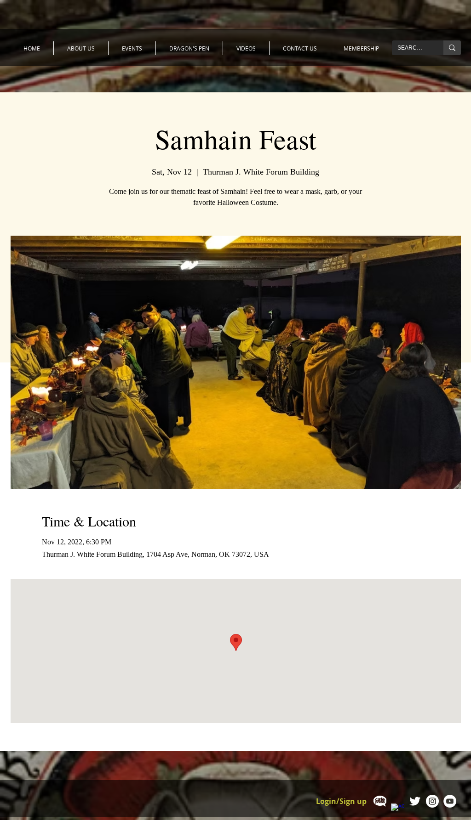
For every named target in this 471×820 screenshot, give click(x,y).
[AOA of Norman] (414, 801)
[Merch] (379, 801)
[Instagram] (432, 801)
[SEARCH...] (452, 47)
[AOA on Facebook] (397, 809)
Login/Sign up (341, 801)
